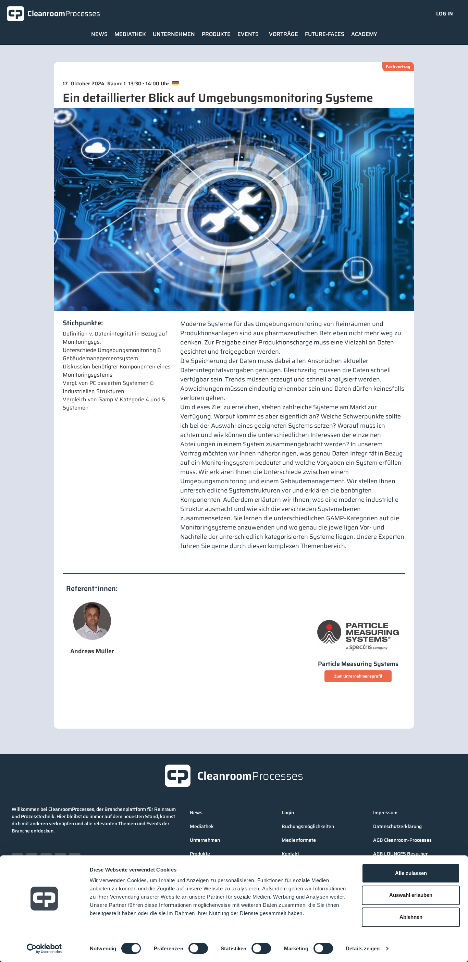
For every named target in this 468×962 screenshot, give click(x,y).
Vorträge (283, 34)
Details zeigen (363, 948)
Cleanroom (63, 14)
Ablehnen (410, 917)
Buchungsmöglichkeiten (308, 826)
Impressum (385, 812)
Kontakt (290, 853)
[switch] (198, 948)
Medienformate (299, 840)
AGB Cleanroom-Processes (402, 840)
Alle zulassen (411, 873)
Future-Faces (324, 34)
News (99, 34)
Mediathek (130, 34)
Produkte (216, 34)
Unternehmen (174, 34)
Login (288, 812)
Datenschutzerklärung (397, 826)
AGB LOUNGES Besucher (400, 853)
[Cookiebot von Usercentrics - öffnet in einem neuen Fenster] (44, 948)
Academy (364, 34)
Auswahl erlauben (410, 895)
